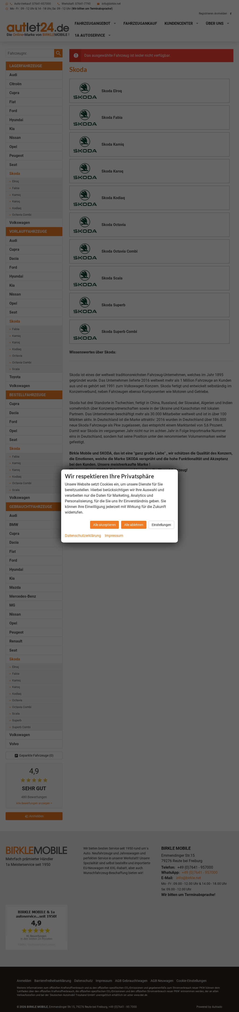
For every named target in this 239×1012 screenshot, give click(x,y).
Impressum (114, 535)
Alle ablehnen (133, 525)
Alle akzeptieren (104, 525)
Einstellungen (161, 525)
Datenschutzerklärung (83, 535)
